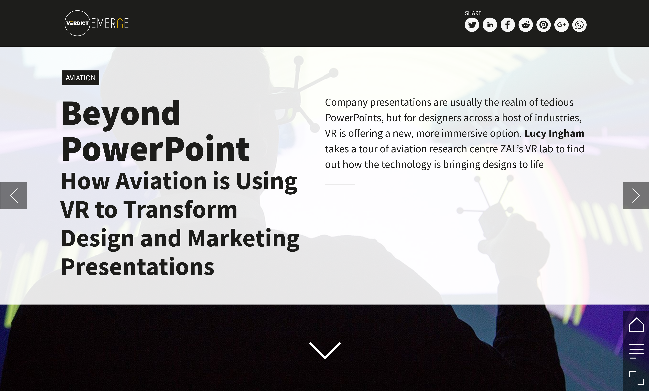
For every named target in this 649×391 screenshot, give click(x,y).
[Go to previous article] (13, 195)
